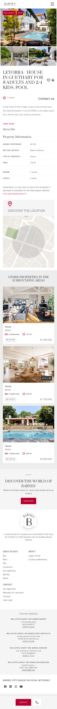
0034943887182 (28, 670)
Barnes (6, 574)
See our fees (9, 129)
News (5, 578)
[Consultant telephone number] (37, 702)
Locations (8, 567)
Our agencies (9, 570)
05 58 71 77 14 (28, 656)
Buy (5, 556)
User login (8, 600)
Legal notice (34, 556)
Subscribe (28, 501)
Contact (23, 702)
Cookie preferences (37, 559)
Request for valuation (13, 592)
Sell (4, 563)
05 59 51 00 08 (28, 641)
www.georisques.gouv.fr (14, 193)
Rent (5, 559)
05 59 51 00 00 (28, 627)
